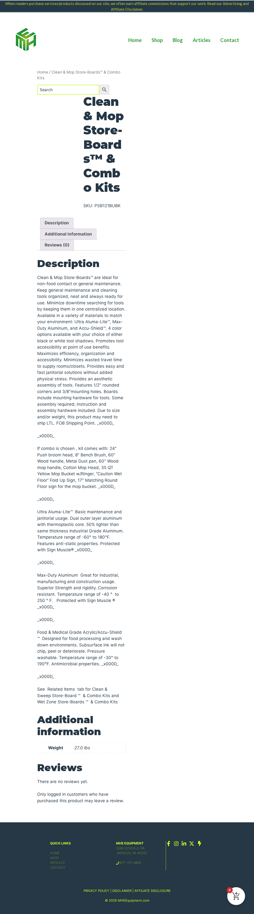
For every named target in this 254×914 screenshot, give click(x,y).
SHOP (54, 858)
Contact (229, 40)
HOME (55, 853)
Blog (178, 40)
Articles (201, 40)
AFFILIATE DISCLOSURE (152, 891)
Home (135, 40)
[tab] (56, 223)
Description (57, 222)
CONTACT (57, 868)
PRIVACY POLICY (96, 891)
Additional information (68, 234)
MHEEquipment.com (133, 900)
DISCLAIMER (121, 891)
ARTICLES (57, 863)
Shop (157, 40)
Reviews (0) (57, 244)
